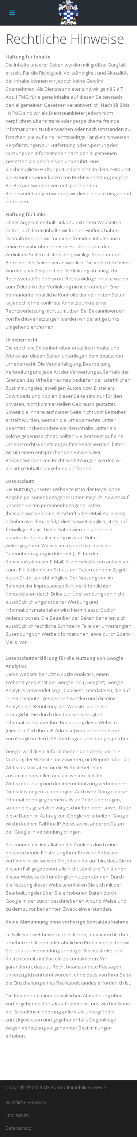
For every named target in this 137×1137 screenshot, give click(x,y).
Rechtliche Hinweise (25, 1102)
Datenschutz (18, 1128)
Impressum (17, 1115)
